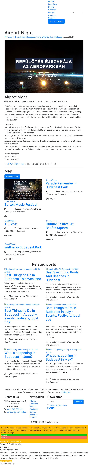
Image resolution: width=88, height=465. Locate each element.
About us (52, 15)
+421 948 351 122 (15, 409)
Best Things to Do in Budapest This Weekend (22, 277)
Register (78, 402)
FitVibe (51, 1)
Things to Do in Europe (17, 37)
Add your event (56, 21)
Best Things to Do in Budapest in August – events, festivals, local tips (21, 316)
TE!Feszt (11, 224)
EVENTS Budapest (16, 164)
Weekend (52, 9)
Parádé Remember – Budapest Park (61, 185)
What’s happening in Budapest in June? (19, 355)
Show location (12, 176)
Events (51, 7)
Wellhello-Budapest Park (23, 247)
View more (75, 430)
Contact (51, 18)
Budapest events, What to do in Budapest (45, 37)
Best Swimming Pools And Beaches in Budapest (62, 276)
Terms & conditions (58, 405)
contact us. (66, 392)
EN (71, 13)
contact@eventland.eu (16, 412)
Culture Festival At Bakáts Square (60, 226)
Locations (52, 4)
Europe (51, 12)
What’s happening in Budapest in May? (61, 357)
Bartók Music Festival (20, 204)
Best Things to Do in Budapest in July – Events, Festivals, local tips (63, 313)
